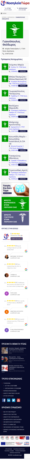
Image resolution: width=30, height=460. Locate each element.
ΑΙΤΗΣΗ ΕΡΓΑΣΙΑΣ (8, 396)
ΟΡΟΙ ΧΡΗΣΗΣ (8, 449)
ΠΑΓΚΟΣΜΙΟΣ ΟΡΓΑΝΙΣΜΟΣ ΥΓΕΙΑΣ (13, 427)
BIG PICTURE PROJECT (9, 412)
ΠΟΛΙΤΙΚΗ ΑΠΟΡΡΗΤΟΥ (19, 449)
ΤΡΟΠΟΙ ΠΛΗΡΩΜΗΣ (20, 451)
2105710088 (13, 385)
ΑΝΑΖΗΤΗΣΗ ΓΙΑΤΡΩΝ (9, 414)
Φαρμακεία (11, 17)
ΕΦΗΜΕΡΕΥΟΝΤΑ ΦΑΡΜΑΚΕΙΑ (11, 422)
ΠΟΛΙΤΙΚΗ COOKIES (9, 451)
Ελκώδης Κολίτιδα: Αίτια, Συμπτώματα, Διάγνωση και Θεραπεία (16, 367)
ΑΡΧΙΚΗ (4, 17)
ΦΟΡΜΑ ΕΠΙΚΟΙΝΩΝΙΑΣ (10, 391)
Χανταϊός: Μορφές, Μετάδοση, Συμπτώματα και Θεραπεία (17, 349)
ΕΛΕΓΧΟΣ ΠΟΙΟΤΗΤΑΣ (15, 452)
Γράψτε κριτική (15, 238)
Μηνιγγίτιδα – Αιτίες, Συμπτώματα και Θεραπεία (16, 357)
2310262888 (17, 388)
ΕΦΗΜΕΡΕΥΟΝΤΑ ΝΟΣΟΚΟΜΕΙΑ (12, 419)
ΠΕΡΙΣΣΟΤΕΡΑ (23, 71)
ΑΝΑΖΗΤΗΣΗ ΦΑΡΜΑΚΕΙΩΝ (11, 417)
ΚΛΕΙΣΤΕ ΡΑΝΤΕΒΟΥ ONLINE (11, 393)
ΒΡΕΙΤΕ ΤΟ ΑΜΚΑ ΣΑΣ (9, 424)
